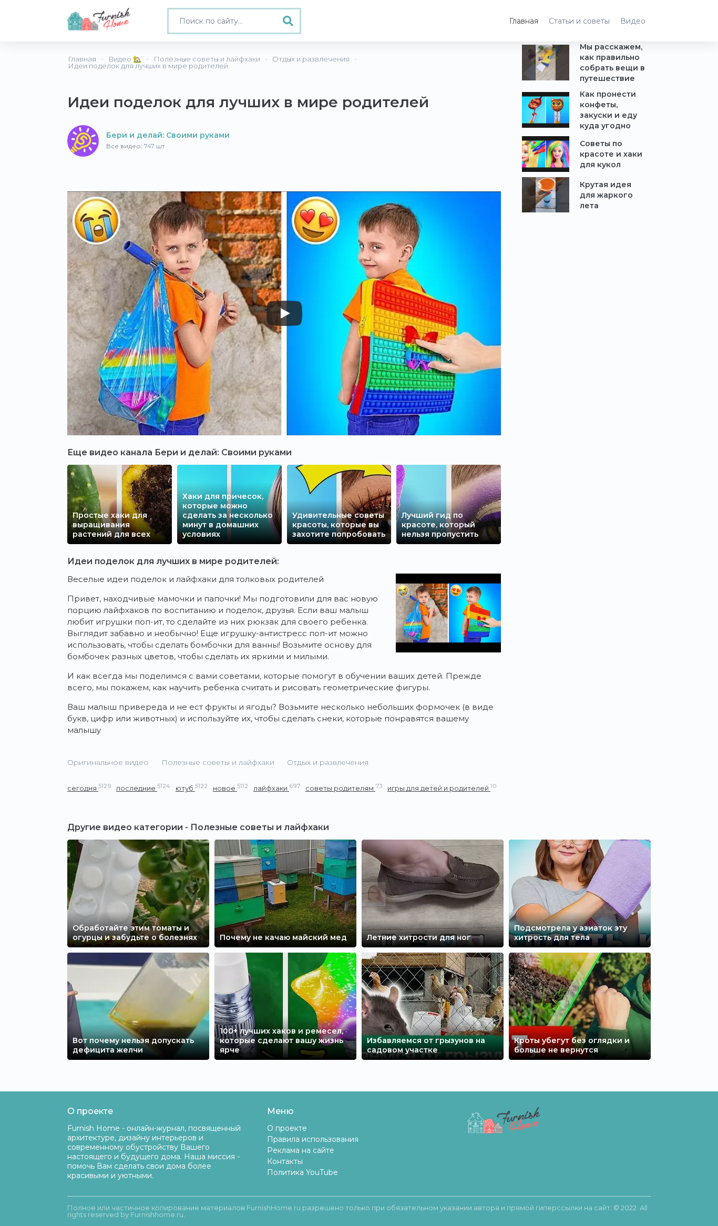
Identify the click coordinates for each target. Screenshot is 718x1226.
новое (230, 787)
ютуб (192, 787)
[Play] (284, 313)
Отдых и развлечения (327, 762)
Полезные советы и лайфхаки (217, 762)
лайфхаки (276, 787)
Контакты (285, 1161)
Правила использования (312, 1139)
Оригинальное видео (108, 762)
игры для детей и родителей (441, 787)
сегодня (89, 787)
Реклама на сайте (300, 1150)
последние (143, 787)
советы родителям (343, 787)
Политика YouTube (302, 1172)
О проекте (287, 1128)
